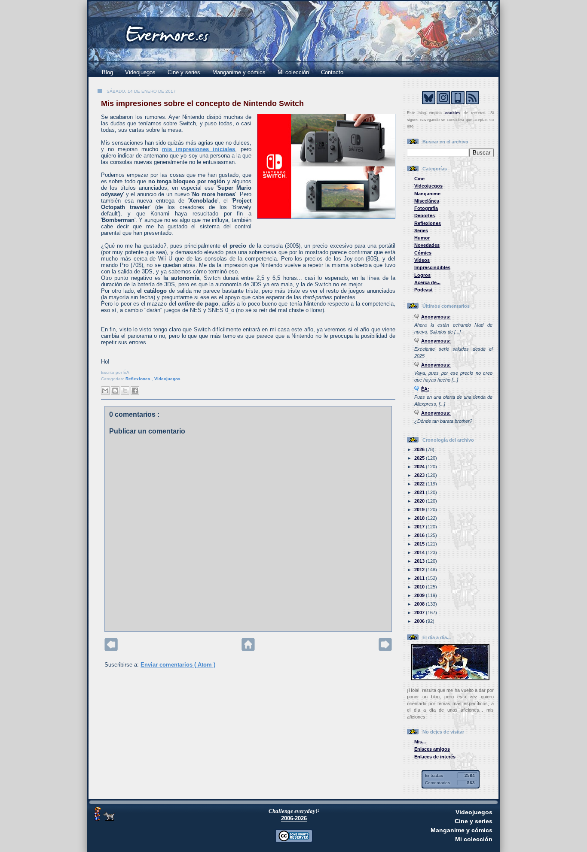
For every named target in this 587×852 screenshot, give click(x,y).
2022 (420, 483)
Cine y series (184, 72)
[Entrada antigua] (385, 649)
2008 (420, 603)
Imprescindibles (432, 267)
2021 (420, 492)
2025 (420, 458)
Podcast (423, 289)
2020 (420, 500)
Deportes (424, 215)
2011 (420, 578)
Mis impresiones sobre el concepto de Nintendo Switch (202, 103)
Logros (422, 275)
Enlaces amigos (432, 749)
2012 (420, 569)
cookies (452, 113)
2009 (420, 595)
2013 (420, 561)
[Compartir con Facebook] (135, 390)
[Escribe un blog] (115, 390)
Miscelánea (426, 200)
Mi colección (293, 72)
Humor (422, 237)
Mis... (420, 741)
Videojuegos (140, 72)
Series (421, 230)
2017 (420, 526)
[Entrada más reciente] (111, 649)
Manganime (427, 193)
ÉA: (425, 388)
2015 (420, 543)
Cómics (422, 252)
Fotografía (426, 208)
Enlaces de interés (435, 756)
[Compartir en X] (125, 390)
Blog (107, 72)
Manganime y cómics (239, 72)
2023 (420, 475)
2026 (420, 449)
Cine (419, 178)
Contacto (332, 72)
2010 (420, 586)
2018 (420, 518)
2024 (420, 466)
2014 (420, 552)
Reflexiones (138, 378)
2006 (420, 621)
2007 (420, 612)
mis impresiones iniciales (198, 149)
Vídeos (422, 260)
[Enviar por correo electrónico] (105, 390)
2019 (420, 509)
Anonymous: (436, 316)
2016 (420, 535)
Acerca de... (427, 282)
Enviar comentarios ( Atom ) (178, 664)
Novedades (427, 245)
